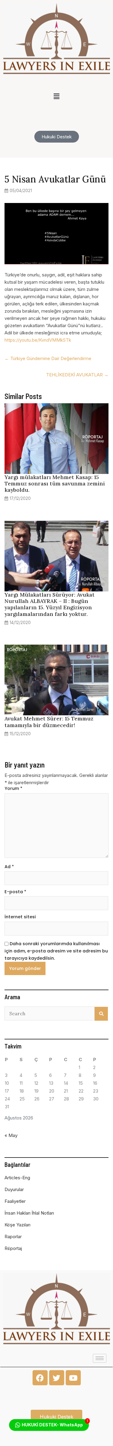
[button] (56, 96)
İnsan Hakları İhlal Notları (29, 1213)
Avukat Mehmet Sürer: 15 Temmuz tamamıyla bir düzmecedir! (49, 721)
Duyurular (14, 1189)
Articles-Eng (17, 1177)
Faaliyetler (15, 1201)
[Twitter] (56, 1377)
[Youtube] (73, 1377)
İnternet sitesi (20, 917)
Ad (9, 867)
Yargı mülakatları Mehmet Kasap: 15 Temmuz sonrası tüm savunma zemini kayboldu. (55, 483)
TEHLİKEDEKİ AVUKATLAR (77, 375)
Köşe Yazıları (17, 1225)
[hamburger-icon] (99, 1358)
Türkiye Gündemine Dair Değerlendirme (48, 358)
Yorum (13, 788)
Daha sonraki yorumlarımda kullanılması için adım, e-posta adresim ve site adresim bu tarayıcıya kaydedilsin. (56, 951)
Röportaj (13, 1248)
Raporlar (13, 1236)
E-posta (15, 892)
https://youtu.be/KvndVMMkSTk (38, 340)
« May (11, 1135)
